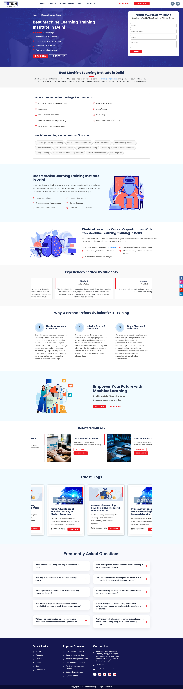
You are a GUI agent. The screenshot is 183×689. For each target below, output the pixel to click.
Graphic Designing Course (76, 655)
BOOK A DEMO (142, 4)
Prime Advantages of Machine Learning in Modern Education (48, 511)
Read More (65, 450)
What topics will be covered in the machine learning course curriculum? (57, 591)
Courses (39, 659)
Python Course (72, 676)
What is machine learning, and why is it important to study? (57, 566)
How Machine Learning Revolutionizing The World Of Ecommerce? (91, 508)
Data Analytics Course (71, 438)
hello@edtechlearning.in (105, 669)
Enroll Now (40, 56)
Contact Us (90, 3)
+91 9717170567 (125, 4)
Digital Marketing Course (75, 662)
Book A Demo (66, 453)
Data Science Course (130, 438)
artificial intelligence (109, 79)
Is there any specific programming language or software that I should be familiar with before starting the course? (118, 606)
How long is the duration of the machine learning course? (56, 579)
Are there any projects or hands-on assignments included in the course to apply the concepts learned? (58, 604)
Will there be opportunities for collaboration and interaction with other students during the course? (56, 620)
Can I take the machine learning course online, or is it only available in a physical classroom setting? (118, 579)
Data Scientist (111, 247)
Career (38, 662)
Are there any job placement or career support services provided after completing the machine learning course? (119, 621)
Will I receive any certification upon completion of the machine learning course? (118, 591)
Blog (80, 3)
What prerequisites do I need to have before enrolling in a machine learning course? (119, 566)
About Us (52, 3)
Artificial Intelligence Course (77, 659)
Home (42, 3)
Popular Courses (67, 3)
